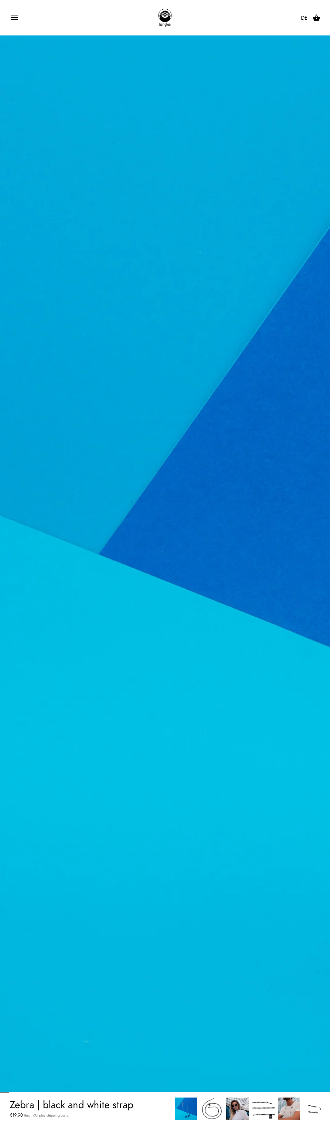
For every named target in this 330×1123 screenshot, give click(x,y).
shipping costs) (57, 1115)
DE (304, 18)
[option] (186, 1109)
